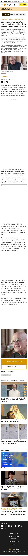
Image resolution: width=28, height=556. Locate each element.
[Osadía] (14, 459)
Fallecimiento (6, 375)
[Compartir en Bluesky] (7, 82)
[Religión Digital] (10, 5)
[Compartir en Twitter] (4, 82)
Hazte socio (14, 544)
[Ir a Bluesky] (19, 526)
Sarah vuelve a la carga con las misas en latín (18, 14)
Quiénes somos (14, 533)
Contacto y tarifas (14, 536)
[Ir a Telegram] (2, 528)
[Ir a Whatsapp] (22, 526)
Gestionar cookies (14, 552)
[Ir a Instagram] (9, 526)
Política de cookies (14, 541)
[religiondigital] (14, 549)
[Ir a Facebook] (2, 526)
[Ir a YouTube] (16, 526)
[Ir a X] (6, 526)
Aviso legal (14, 538)
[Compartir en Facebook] (2, 82)
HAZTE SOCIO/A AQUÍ (14, 367)
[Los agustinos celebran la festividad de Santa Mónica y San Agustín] (14, 411)
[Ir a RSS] (6, 528)
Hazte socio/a (23, 4)
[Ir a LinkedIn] (12, 526)
